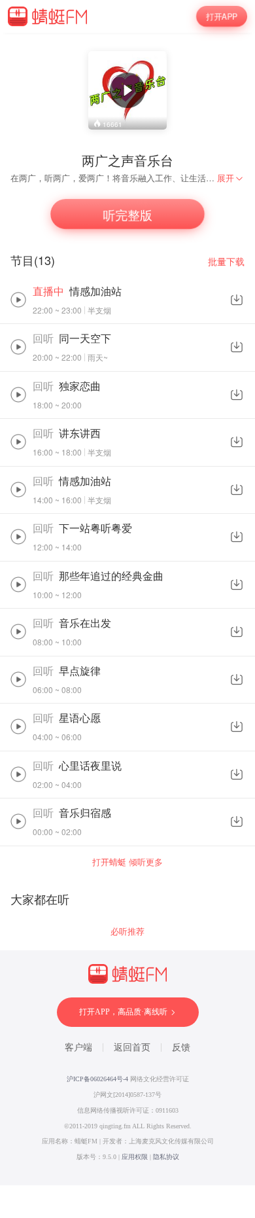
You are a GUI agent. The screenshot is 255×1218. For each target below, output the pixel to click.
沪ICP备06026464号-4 (97, 1079)
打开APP (221, 16)
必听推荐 (127, 931)
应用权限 (135, 1156)
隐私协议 (166, 1156)
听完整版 (127, 214)
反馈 (181, 1047)
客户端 (78, 1047)
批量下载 (226, 261)
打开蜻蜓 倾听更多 (127, 861)
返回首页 (132, 1047)
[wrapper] (127, 609)
